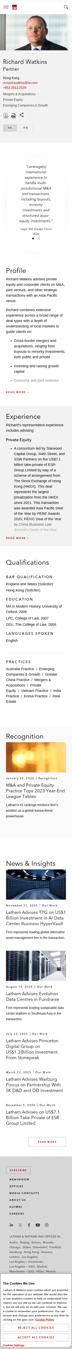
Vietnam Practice (34, 691)
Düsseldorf (40, 1247)
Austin (13, 1242)
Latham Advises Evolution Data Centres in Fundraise (32, 996)
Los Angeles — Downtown (26, 1261)
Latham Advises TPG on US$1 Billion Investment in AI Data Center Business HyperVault (36, 917)
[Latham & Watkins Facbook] (29, 1225)
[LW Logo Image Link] (14, 7)
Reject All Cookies (36, 1327)
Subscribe (18, 1170)
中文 (28, 127)
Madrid (42, 1266)
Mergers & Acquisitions (19, 94)
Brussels (48, 1242)
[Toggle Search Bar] (66, 7)
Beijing (24, 1242)
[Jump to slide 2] (39, 238)
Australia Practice (20, 669)
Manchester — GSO (21, 1271)
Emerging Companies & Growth (25, 105)
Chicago (14, 1247)
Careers (16, 1213)
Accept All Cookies (36, 1337)
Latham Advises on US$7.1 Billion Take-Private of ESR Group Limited (33, 1117)
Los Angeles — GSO (22, 1266)
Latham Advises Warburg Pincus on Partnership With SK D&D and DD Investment (34, 1084)
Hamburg (15, 1252)
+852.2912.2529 (14, 87)
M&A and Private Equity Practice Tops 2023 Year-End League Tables (35, 790)
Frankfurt (55, 1247)
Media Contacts (24, 1193)
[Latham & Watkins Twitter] (20, 1225)
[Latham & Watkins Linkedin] (11, 1225)
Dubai (27, 1247)
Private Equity (13, 99)
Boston (36, 1242)
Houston (46, 1252)
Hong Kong (31, 1252)
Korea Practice (36, 696)
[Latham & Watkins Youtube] (38, 1225)
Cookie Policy (44, 1319)
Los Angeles (30, 1257)
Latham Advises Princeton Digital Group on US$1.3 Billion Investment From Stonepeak (32, 1049)
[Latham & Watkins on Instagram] (47, 1225)
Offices (16, 1186)
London (14, 1257)
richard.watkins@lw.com (20, 83)
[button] (36, 383)
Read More (47, 1141)
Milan (40, 1271)
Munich (51, 1271)
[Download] (6, 116)
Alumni (15, 1206)
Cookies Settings (13, 1345)
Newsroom (19, 1179)
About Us (17, 1199)
